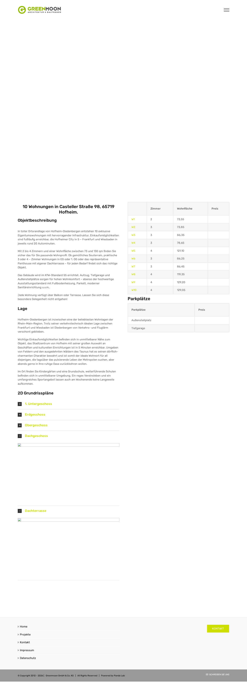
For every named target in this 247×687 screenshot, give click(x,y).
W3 (133, 235)
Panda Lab (119, 675)
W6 (133, 258)
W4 (133, 242)
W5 (133, 250)
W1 (133, 219)
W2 (133, 227)
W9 (133, 282)
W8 (133, 274)
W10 (134, 290)
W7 (133, 266)
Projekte (25, 634)
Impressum (27, 650)
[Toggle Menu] (226, 10)
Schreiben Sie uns (218, 674)
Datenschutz (28, 658)
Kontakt (25, 642)
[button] (68, 404)
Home (23, 626)
